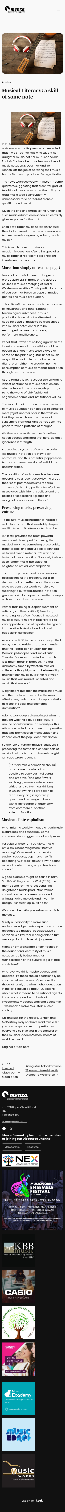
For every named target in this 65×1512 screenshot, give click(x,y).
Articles (6, 82)
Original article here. (16, 1047)
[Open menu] (58, 10)
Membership (12, 1147)
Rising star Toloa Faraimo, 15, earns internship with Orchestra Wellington (44, 1070)
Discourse (33, 1147)
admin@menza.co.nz (14, 1121)
